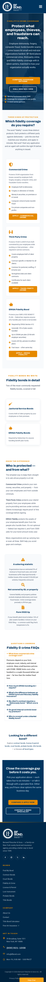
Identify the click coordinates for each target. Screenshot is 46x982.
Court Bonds (8, 879)
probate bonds (26, 746)
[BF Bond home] (23, 834)
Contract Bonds (9, 875)
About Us (6, 913)
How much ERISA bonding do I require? (22, 687)
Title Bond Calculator (11, 921)
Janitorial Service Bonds (21, 409)
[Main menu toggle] (41, 7)
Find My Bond (8, 870)
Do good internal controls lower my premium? (23, 711)
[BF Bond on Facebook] (5, 857)
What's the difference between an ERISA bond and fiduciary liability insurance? (22, 694)
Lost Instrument (9, 892)
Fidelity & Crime (9, 883)
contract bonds (19, 743)
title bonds (37, 746)
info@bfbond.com (13, 954)
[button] (23, 654)
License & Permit (9, 887)
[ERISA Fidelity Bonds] (10, 428)
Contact (6, 917)
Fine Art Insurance (11, 926)
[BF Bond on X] (17, 857)
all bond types (27, 749)
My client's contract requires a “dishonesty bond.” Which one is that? (22, 703)
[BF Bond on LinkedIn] (23, 857)
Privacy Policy (14, 978)
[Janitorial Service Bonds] (10, 404)
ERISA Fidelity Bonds (19, 433)
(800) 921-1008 (16, 948)
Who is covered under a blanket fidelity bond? (22, 717)
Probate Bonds (8, 896)
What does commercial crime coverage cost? (21, 654)
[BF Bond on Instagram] (11, 857)
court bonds (15, 746)
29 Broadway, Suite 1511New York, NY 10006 (15, 940)
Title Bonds (7, 900)
